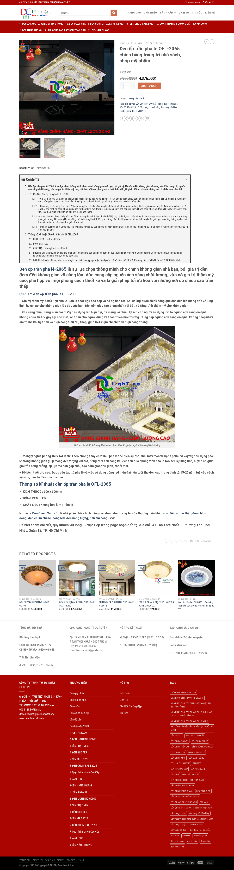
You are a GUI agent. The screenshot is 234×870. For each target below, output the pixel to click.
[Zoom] (24, 130)
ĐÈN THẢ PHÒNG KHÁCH (182, 791)
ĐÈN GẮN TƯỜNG (196, 758)
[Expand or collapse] (186, 179)
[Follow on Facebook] (203, 2)
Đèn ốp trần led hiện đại (168, 104)
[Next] (108, 87)
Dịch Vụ (184, 12)
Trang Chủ (133, 12)
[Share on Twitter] (129, 118)
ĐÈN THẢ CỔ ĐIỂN (179, 780)
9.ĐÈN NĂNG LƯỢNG (31, 30)
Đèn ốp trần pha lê (156, 43)
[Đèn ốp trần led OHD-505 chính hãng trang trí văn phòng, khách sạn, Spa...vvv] (196, 578)
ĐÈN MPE (197, 763)
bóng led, (59, 518)
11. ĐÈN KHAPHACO (98, 30)
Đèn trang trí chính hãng (150, 107)
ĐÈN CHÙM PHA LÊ (196, 752)
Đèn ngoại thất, (181, 513)
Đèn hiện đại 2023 (79, 726)
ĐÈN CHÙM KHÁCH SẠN (202, 746)
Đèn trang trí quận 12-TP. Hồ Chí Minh (187, 824)
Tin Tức (197, 12)
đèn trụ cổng (98, 518)
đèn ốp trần (130, 104)
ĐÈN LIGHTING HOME (180, 763)
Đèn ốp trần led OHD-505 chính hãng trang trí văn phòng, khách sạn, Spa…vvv (196, 605)
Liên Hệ (210, 12)
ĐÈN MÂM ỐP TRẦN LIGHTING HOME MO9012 (116, 604)
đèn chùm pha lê (39, 518)
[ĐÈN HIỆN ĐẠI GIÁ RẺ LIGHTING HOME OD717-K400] (77, 578)
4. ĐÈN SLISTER (96, 24)
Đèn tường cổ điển (178, 830)
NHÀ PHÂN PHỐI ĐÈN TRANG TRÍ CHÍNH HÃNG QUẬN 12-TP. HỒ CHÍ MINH (191, 714)
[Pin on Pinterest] (141, 118)
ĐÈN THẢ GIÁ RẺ (197, 780)
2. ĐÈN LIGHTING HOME (50, 24)
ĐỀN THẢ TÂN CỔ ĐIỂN (200, 830)
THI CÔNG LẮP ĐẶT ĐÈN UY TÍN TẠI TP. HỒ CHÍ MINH (192, 728)
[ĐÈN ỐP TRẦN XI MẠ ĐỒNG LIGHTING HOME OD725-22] (157, 578)
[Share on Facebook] (123, 118)
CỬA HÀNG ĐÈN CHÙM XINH (183, 692)
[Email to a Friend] (135, 118)
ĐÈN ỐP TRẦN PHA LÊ (129, 107)
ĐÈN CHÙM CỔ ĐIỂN (179, 741)
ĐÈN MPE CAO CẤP (179, 769)
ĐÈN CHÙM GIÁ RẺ (200, 741)
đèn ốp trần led (177, 846)
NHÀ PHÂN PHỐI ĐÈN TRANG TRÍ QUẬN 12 (189, 721)
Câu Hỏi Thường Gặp (131, 706)
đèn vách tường (177, 841)
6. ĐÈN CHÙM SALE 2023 (140, 24)
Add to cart (149, 85)
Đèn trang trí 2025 (178, 813)
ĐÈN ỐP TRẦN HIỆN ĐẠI (181, 807)
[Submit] (113, 13)
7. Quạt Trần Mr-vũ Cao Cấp (174, 24)
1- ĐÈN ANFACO (27, 24)
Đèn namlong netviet (203, 807)
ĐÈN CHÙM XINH (178, 758)
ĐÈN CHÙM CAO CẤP (195, 735)
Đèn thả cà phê (78, 700)
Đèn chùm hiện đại (79, 713)
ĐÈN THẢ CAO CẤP (190, 774)
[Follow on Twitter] (210, 2)
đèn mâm (186, 835)
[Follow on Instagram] (206, 2)
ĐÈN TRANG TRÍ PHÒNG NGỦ (184, 802)
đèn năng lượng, (77, 518)
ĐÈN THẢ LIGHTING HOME (182, 785)
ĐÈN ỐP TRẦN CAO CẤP (146, 104)
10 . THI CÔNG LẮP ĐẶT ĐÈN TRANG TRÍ (64, 30)
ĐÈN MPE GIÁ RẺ (198, 769)
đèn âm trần (192, 841)
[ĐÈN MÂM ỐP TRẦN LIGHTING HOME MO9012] (117, 578)
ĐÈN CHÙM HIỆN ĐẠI (180, 746)
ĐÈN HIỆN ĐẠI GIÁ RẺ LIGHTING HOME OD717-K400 (77, 604)
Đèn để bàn (76, 719)
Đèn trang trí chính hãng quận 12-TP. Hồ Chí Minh (192, 819)
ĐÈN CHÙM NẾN (178, 752)
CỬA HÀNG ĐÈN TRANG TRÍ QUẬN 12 (187, 698)
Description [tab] (26, 168)
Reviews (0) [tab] (43, 168)
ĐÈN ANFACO (176, 735)
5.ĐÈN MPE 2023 (114, 24)
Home (122, 43)
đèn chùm (175, 835)
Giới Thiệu (150, 12)
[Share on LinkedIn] (147, 118)
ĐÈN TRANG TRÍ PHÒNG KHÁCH (185, 796)
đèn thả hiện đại (200, 835)
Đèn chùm (75, 706)
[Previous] (25, 87)
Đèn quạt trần (77, 693)
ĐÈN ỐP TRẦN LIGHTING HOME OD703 (34, 604)
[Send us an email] (213, 2)
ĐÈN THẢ (175, 774)
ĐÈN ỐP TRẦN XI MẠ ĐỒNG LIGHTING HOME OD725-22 (156, 604)
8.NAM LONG (200, 24)
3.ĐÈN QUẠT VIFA (76, 24)
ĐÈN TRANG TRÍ (203, 791)
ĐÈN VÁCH (204, 802)
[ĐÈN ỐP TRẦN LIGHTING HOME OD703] (37, 578)
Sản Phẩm (166, 12)
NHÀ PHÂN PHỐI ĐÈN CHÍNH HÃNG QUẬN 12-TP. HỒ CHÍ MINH (191, 705)
